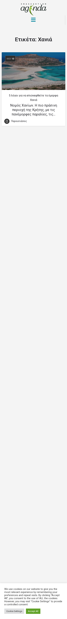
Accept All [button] (33, 611)
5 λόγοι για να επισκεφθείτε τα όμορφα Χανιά (33, 98)
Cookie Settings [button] (14, 611)
